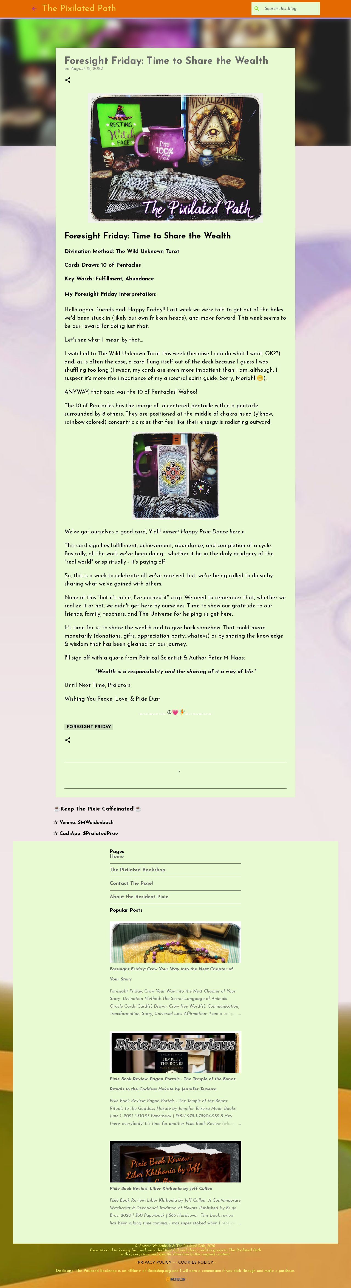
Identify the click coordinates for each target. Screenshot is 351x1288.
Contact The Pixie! (131, 883)
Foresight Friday (89, 727)
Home (117, 856)
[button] (67, 80)
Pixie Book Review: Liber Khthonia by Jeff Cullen (161, 1189)
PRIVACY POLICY (154, 1263)
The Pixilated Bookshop (137, 870)
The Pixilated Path (79, 8)
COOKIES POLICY (195, 1263)
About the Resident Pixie (139, 897)
